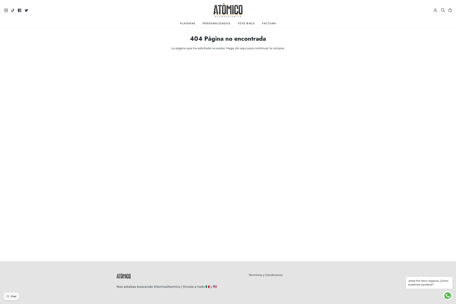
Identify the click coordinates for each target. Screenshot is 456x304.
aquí (243, 48)
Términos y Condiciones (266, 275)
